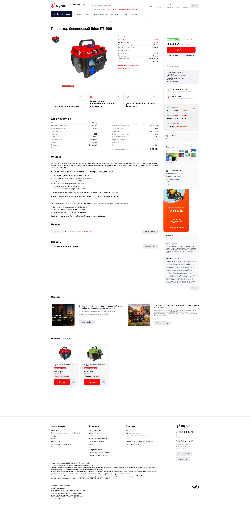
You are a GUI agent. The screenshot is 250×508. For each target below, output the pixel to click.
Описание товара (124, 68)
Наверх (194, 288)
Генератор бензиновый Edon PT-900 (64, 365)
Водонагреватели (132, 9)
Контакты (114, 14)
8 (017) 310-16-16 (184, 441)
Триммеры (113, 9)
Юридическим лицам (133, 433)
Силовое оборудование (89, 21)
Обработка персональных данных (137, 436)
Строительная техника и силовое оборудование (65, 21)
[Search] (150, 5)
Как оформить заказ (95, 450)
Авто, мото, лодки (57, 441)
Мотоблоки (106, 9)
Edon (121, 21)
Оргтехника (55, 447)
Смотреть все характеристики (128, 65)
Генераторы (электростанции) (108, 21)
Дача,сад (54, 430)
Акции (88, 14)
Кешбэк (91, 436)
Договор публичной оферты (98, 455)
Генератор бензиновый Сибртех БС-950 (94, 365)
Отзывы (128, 438)
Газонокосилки (122, 9)
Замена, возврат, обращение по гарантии (140, 441)
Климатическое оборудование (61, 444)
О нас (79, 14)
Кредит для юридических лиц (98, 438)
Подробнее (169, 184)
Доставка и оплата (100, 14)
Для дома (54, 438)
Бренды (134, 14)
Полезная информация (96, 441)
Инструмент (55, 436)
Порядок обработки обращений (99, 452)
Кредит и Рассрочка (95, 433)
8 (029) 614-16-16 (184, 432)
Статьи (124, 14)
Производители (94, 447)
